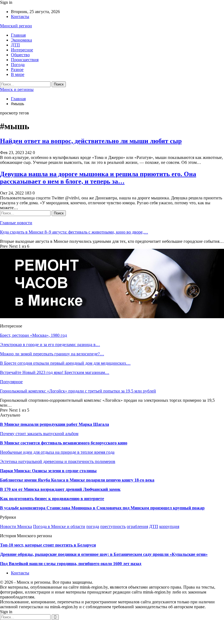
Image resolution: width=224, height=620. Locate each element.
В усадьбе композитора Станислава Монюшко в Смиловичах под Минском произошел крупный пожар (102, 508)
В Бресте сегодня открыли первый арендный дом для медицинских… (65, 363)
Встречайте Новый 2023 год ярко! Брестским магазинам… (54, 372)
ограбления (137, 526)
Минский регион (16, 25)
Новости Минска (16, 526)
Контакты (20, 16)
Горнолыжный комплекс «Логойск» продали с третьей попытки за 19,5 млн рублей (78, 391)
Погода (18, 64)
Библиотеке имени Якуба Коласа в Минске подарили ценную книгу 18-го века (77, 480)
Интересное (22, 50)
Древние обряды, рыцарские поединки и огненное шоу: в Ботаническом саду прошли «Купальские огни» (104, 554)
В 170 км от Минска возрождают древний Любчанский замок (60, 489)
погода (92, 526)
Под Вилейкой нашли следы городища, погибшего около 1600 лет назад (70, 563)
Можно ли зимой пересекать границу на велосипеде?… (52, 354)
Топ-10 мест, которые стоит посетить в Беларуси (48, 545)
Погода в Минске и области (59, 526)
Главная (18, 35)
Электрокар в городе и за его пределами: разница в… (50, 344)
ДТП (15, 45)
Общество (20, 54)
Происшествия (25, 59)
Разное (17, 69)
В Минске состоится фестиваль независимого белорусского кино (63, 443)
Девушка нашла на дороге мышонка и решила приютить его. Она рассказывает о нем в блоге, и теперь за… (98, 177)
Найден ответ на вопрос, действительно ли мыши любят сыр (91, 140)
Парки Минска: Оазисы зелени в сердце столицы (48, 470)
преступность (113, 526)
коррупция (169, 526)
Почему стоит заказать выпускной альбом (39, 433)
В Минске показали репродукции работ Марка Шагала (54, 424)
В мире (17, 74)
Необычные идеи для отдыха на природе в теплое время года (57, 452)
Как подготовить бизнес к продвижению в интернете (52, 498)
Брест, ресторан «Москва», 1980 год (33, 335)
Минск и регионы (17, 89)
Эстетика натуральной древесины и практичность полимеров (57, 461)
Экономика (21, 40)
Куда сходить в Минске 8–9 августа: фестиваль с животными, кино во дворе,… (74, 232)
